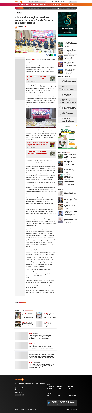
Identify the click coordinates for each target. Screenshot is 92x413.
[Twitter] (72, 2)
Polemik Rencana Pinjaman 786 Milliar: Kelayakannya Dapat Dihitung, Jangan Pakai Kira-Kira (70, 213)
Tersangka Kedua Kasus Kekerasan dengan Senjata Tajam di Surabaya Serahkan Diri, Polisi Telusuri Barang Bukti (41, 346)
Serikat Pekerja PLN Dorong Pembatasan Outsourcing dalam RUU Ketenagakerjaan (69, 82)
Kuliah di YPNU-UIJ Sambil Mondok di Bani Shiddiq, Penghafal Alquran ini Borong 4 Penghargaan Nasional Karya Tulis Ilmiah (70, 170)
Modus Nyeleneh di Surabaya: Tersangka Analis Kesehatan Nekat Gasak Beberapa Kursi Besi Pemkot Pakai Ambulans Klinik (41, 356)
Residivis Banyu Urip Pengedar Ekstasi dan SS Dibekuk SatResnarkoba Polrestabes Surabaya (37, 144)
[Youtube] (76, 2)
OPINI (63, 4)
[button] (53, 2)
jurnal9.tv (34, 59)
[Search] (30, 2)
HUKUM (19, 12)
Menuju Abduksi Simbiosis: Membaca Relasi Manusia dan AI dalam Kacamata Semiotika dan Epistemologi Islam (70, 220)
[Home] (19, 4)
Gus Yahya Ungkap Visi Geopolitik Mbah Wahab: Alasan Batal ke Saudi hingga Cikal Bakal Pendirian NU (69, 120)
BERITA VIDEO (39, 4)
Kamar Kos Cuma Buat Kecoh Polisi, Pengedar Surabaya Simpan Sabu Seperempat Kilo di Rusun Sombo (40, 336)
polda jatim (23, 305)
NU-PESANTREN (25, 4)
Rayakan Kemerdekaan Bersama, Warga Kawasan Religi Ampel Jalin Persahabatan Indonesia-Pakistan (68, 88)
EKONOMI (53, 4)
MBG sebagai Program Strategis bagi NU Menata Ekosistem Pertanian (70, 44)
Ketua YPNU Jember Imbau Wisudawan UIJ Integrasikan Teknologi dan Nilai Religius (69, 108)
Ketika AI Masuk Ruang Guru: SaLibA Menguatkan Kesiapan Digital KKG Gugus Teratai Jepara (70, 200)
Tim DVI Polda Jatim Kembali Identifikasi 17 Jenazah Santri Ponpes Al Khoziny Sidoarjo (49, 316)
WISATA (59, 4)
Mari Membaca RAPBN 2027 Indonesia (69, 206)
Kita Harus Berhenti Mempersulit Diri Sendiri (70, 192)
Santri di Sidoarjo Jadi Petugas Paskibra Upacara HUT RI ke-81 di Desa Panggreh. (69, 114)
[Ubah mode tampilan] (66, 2)
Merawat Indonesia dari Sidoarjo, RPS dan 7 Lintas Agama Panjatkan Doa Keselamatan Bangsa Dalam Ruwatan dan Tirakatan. (56, 8)
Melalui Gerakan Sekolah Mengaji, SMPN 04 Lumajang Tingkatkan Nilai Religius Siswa (70, 157)
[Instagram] (74, 2)
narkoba (17, 305)
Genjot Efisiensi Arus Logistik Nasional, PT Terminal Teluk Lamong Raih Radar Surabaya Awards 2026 (69, 65)
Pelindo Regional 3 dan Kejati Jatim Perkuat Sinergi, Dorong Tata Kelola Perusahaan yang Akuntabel (70, 72)
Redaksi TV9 (21, 26)
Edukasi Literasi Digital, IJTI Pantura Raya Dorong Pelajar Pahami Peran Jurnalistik (70, 163)
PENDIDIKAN (47, 4)
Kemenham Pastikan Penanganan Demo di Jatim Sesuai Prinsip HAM (27, 325)
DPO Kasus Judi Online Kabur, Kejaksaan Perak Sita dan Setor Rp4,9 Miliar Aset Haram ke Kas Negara (41, 365)
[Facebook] (70, 2)
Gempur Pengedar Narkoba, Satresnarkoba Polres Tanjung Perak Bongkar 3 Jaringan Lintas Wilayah (28, 316)
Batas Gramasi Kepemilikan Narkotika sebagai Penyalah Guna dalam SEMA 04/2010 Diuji (49, 325)
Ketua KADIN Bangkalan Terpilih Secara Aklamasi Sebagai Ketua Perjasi (70, 50)
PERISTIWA (32, 4)
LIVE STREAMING (70, 4)
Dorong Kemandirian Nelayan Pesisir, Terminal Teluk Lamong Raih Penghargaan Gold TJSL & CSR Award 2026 (70, 58)
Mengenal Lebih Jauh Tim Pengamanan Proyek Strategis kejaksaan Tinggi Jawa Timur (37, 78)
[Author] (16, 27)
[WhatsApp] (52, 55)
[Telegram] (55, 55)
